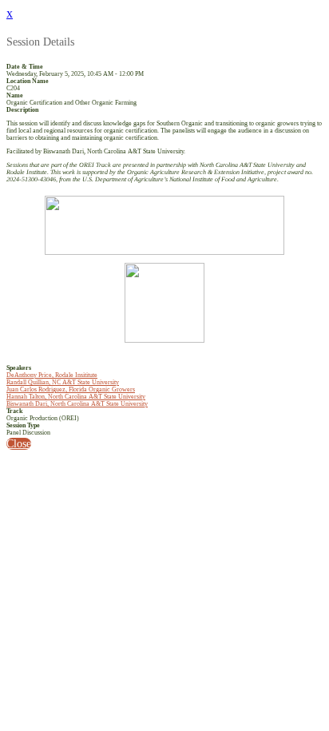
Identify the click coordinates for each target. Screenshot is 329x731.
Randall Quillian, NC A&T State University (62, 382)
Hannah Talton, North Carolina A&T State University (75, 396)
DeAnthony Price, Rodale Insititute (51, 375)
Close (18, 444)
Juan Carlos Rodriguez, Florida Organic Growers (70, 389)
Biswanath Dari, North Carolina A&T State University (77, 403)
